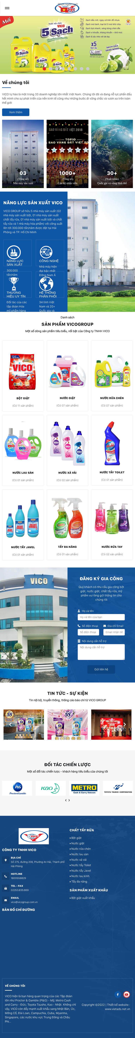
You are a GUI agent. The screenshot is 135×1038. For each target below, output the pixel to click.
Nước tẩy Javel (23, 547)
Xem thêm (15, 112)
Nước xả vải (67, 472)
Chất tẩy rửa (82, 830)
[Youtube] (126, 994)
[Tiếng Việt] (64, 9)
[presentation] (10, 724)
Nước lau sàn (23, 472)
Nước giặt (67, 398)
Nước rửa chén (112, 398)
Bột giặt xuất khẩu (83, 898)
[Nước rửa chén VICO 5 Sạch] (67, 45)
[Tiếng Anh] (71, 9)
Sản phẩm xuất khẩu (89, 890)
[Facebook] (117, 994)
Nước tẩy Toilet (112, 472)
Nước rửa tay (112, 546)
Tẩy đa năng (67, 546)
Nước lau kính (80, 876)
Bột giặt (23, 398)
